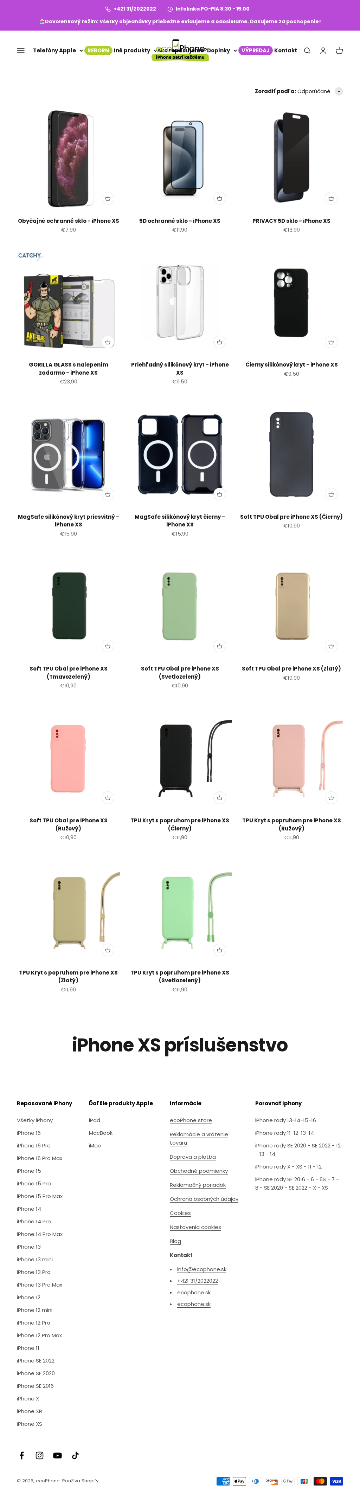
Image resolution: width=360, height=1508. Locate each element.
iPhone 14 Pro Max (40, 1234)
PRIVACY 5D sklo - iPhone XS (291, 221)
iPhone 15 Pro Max (40, 1196)
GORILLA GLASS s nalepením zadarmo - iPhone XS (68, 368)
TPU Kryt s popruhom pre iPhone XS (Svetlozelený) (179, 976)
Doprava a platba (193, 1156)
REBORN (98, 50)
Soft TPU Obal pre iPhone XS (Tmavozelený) (69, 672)
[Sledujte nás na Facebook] (21, 1455)
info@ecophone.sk (201, 1269)
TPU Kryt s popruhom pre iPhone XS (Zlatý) (68, 976)
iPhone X (28, 1398)
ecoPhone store (191, 1120)
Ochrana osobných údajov (204, 1199)
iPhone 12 (28, 1297)
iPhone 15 (29, 1170)
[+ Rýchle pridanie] (108, 198)
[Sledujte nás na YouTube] (57, 1455)
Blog (175, 1241)
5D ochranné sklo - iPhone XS (179, 221)
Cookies (180, 1213)
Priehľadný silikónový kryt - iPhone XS (180, 368)
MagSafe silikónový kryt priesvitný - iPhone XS (68, 521)
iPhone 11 (28, 1348)
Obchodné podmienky (199, 1170)
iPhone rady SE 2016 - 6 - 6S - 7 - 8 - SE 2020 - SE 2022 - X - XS (297, 1183)
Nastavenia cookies (195, 1227)
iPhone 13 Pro (34, 1272)
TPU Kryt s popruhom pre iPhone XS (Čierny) (179, 824)
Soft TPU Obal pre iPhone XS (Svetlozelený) (180, 672)
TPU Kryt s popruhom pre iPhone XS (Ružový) (291, 824)
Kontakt (285, 50)
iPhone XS (29, 1424)
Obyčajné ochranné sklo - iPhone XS (68, 221)
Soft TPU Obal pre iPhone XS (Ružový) (69, 824)
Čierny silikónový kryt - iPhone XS (291, 364)
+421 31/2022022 (135, 9)
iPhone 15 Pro (34, 1183)
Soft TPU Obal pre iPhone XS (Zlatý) (291, 668)
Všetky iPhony (35, 1120)
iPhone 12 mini (34, 1310)
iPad (94, 1120)
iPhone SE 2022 (35, 1360)
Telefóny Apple (54, 50)
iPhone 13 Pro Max (39, 1284)
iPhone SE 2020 (36, 1373)
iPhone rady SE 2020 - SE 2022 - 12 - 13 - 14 (298, 1150)
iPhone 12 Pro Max (39, 1335)
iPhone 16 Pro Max (39, 1158)
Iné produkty (132, 50)
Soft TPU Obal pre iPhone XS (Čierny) (291, 516)
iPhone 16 (29, 1133)
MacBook (100, 1133)
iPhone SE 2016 (35, 1386)
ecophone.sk (194, 1292)
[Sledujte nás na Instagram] (39, 1455)
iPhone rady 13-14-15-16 (285, 1120)
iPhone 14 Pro (34, 1221)
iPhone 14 (29, 1208)
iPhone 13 (29, 1246)
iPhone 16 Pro (34, 1145)
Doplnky (218, 50)
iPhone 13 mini (35, 1259)
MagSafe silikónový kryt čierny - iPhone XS (180, 521)
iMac (95, 1145)
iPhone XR (29, 1411)
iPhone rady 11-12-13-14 (284, 1133)
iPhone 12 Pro (33, 1322)
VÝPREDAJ (256, 50)
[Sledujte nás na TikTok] (75, 1455)
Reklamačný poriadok (198, 1185)
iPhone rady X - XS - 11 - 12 (288, 1166)
